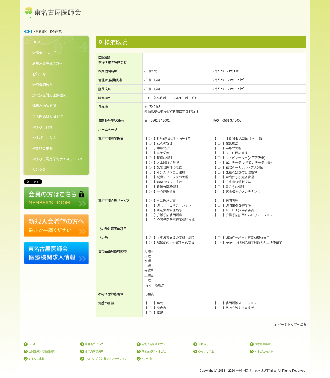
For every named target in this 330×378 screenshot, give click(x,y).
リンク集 (39, 169)
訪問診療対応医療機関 (49, 95)
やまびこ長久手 (44, 138)
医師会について (44, 53)
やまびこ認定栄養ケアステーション (59, 159)
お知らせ (39, 74)
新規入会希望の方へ (47, 63)
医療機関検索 (42, 84)
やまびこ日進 (42, 127)
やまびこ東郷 (42, 148)
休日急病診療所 (44, 106)
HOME (37, 42)
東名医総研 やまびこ (48, 116)
